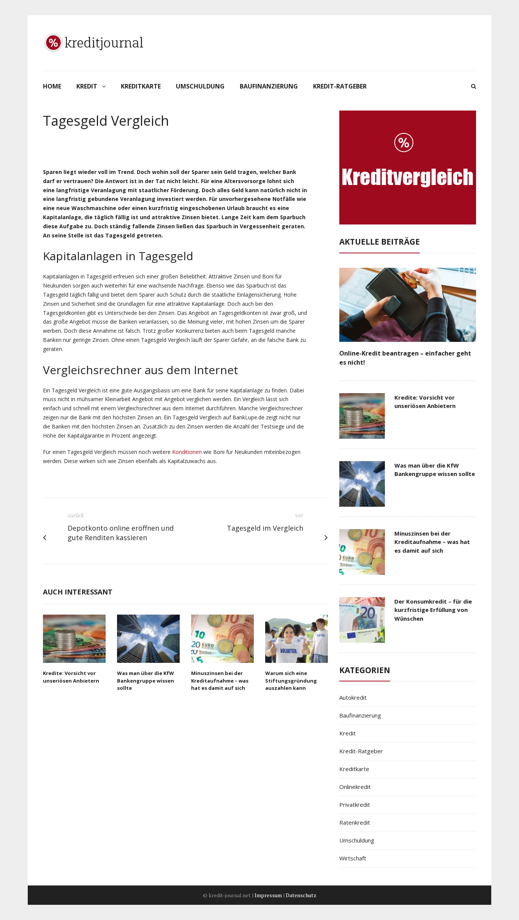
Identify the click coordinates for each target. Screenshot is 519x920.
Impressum (268, 895)
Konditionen (187, 451)
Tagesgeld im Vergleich (265, 528)
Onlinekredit (355, 786)
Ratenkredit (354, 822)
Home (52, 86)
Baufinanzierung (269, 86)
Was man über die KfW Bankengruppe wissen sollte (145, 680)
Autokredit (353, 697)
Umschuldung (200, 86)
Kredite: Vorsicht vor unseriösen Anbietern (71, 677)
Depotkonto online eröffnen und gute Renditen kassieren (121, 532)
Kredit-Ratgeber (340, 86)
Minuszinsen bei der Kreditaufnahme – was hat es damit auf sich (219, 680)
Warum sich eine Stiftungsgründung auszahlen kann (291, 680)
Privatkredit (354, 804)
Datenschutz (301, 895)
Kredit (86, 86)
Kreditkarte (141, 86)
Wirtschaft (352, 858)
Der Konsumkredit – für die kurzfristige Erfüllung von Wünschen (433, 610)
